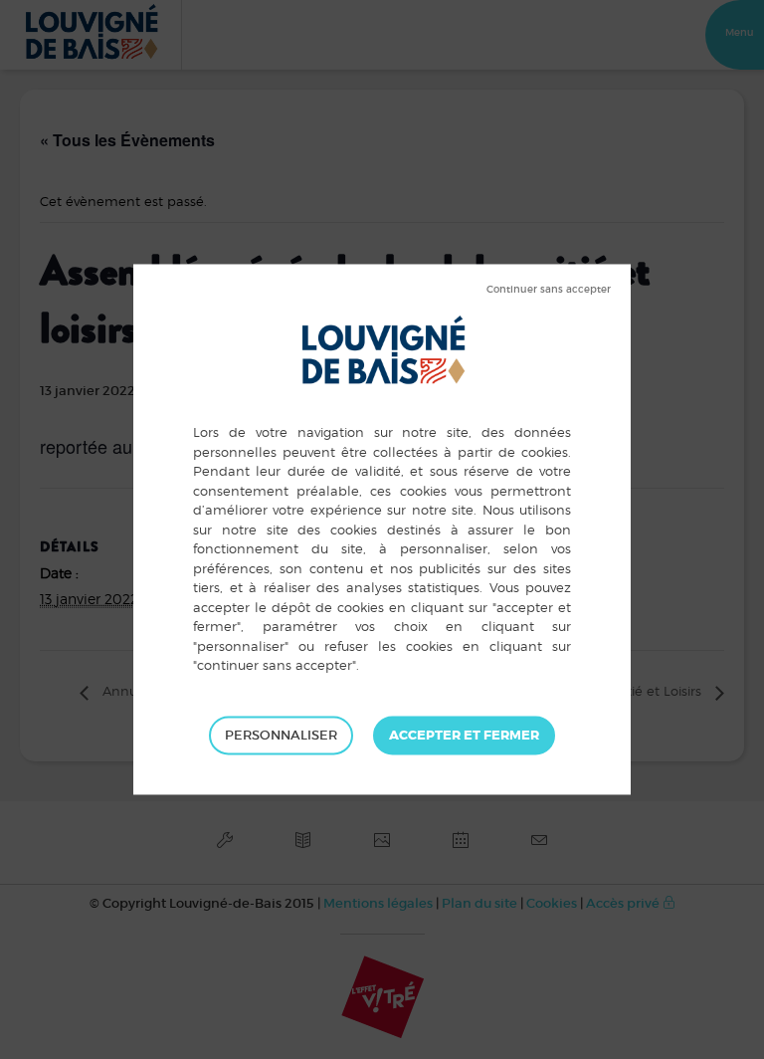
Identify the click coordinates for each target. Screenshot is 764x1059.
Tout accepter (464, 735)
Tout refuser (548, 290)
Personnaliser (281, 735)
